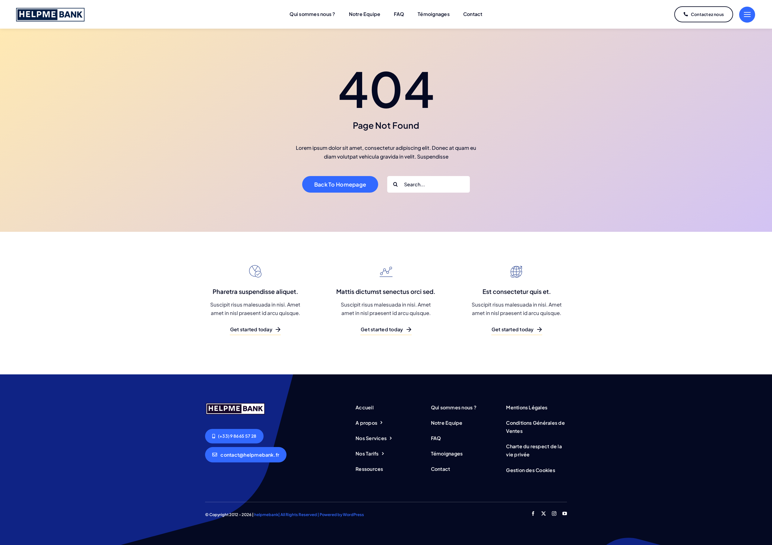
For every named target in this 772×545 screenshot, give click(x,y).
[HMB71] (50, 8)
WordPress (353, 514)
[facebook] (533, 513)
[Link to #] (747, 15)
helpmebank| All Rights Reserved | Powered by (298, 514)
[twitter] (543, 513)
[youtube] (564, 513)
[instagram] (554, 513)
